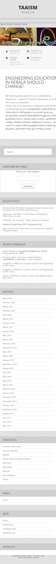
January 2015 (8, 360)
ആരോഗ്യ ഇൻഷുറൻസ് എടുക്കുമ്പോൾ (22, 224)
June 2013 (7, 422)
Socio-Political (9, 475)
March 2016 (8, 339)
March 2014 (8, 385)
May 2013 (7, 426)
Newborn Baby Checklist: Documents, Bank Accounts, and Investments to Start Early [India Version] (28, 209)
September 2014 (10, 364)
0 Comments (35, 60)
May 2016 (7, 335)
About (5, 500)
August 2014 (8, 368)
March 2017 (8, 327)
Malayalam (19, 64)
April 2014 (7, 381)
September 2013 (10, 409)
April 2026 (7, 298)
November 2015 (10, 348)
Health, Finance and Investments (16, 459)
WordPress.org (9, 533)
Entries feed (8, 525)
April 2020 (7, 315)
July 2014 (7, 372)
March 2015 (8, 356)
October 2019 (8, 323)
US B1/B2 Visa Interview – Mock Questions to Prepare (26, 220)
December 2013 (9, 397)
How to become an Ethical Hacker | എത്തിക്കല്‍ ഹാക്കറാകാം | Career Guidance (22, 258)
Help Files (7, 463)
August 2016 (8, 331)
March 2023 (8, 307)
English (6, 455)
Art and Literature (10, 450)
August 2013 (8, 413)
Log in (5, 520)
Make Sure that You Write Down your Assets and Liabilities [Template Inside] (28, 229)
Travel (5, 479)
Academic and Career (12, 446)
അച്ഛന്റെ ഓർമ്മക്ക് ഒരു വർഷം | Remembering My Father (25, 252)
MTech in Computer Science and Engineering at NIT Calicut (28, 264)
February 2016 (9, 344)
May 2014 (7, 376)
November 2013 (10, 401)
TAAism (28, 7)
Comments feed (9, 529)
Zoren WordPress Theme (29, 557)
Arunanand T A (15, 53)
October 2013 (8, 405)
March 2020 (8, 319)
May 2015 (7, 352)
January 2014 (8, 393)
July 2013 (7, 418)
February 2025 (9, 302)
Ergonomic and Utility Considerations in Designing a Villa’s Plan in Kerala (25, 215)
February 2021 (9, 311)
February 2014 (9, 389)
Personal (6, 471)
